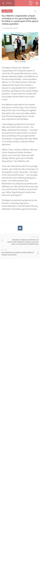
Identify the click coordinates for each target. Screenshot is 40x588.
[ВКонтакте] (20, 228)
